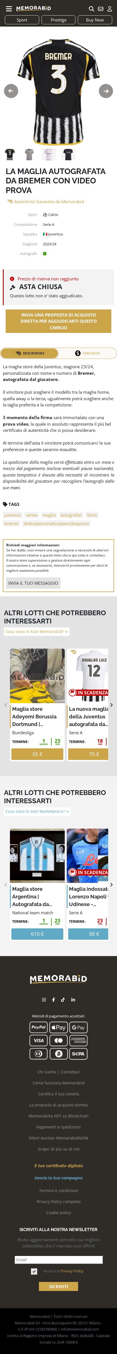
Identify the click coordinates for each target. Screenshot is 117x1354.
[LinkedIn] (73, 999)
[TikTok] (63, 999)
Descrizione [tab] (34, 353)
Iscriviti (58, 1286)
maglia (49, 515)
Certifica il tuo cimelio (58, 1094)
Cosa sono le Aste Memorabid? (35, 631)
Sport (22, 20)
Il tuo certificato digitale (58, 1165)
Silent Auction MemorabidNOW (58, 1138)
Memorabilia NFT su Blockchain (59, 1116)
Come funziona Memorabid (59, 1083)
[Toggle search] (91, 9)
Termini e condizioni (58, 1190)
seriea (31, 515)
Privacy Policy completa (59, 1201)
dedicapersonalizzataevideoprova (56, 523)
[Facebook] (53, 999)
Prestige (58, 20)
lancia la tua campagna (59, 1177)
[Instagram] (44, 999)
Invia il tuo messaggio (33, 583)
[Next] (111, 705)
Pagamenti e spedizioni (58, 1127)
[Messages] (100, 9)
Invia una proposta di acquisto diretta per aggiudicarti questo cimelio (58, 321)
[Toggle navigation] (9, 8)
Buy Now (95, 20)
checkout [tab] (91, 353)
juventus (12, 515)
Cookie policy (58, 1212)
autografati (71, 515)
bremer (11, 523)
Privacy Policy (71, 1270)
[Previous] (6, 705)
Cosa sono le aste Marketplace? (35, 811)
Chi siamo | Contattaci (58, 1071)
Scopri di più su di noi (59, 1149)
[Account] (109, 9)
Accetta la (63, 1270)
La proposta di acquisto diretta (58, 1105)
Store (92, 515)
